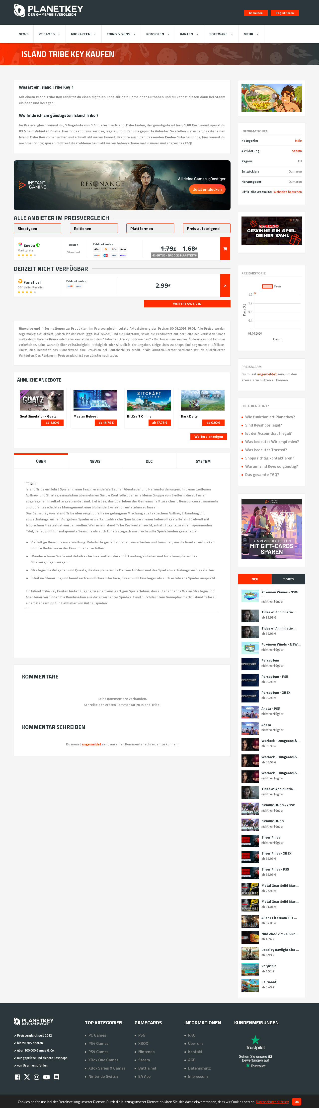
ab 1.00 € (52, 422)
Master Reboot (86, 416)
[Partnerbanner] (271, 231)
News (23, 33)
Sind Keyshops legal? (263, 425)
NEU (254, 579)
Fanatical (32, 281)
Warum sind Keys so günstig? (271, 466)
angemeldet (267, 374)
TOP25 (288, 579)
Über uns (196, 1043)
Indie (298, 140)
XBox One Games (103, 1060)
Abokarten (80, 33)
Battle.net (147, 1068)
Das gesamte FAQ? (262, 474)
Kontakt (195, 1052)
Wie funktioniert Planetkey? (270, 417)
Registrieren (285, 12)
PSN (142, 1035)
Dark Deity (189, 416)
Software (218, 33)
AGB (192, 1060)
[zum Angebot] (225, 248)
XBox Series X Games (106, 1068)
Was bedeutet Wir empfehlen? (272, 441)
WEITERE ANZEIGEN (187, 303)
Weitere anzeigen (208, 436)
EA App (144, 1076)
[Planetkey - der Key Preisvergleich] (48, 18)
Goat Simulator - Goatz (38, 416)
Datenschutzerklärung (272, 1101)
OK (297, 1101)
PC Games (47, 33)
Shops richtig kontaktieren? (269, 458)
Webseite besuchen (287, 191)
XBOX (143, 1043)
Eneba (29, 244)
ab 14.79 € (106, 422)
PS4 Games (98, 1043)
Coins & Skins (118, 33)
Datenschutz (199, 1068)
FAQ (192, 1035)
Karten (186, 33)
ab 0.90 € (213, 422)
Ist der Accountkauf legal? (268, 433)
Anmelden (256, 12)
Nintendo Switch (103, 1076)
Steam (297, 150)
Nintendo (146, 1052)
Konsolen (155, 33)
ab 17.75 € (159, 422)
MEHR (248, 33)
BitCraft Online (139, 416)
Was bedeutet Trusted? (266, 450)
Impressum (198, 1076)
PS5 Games (98, 1052)
